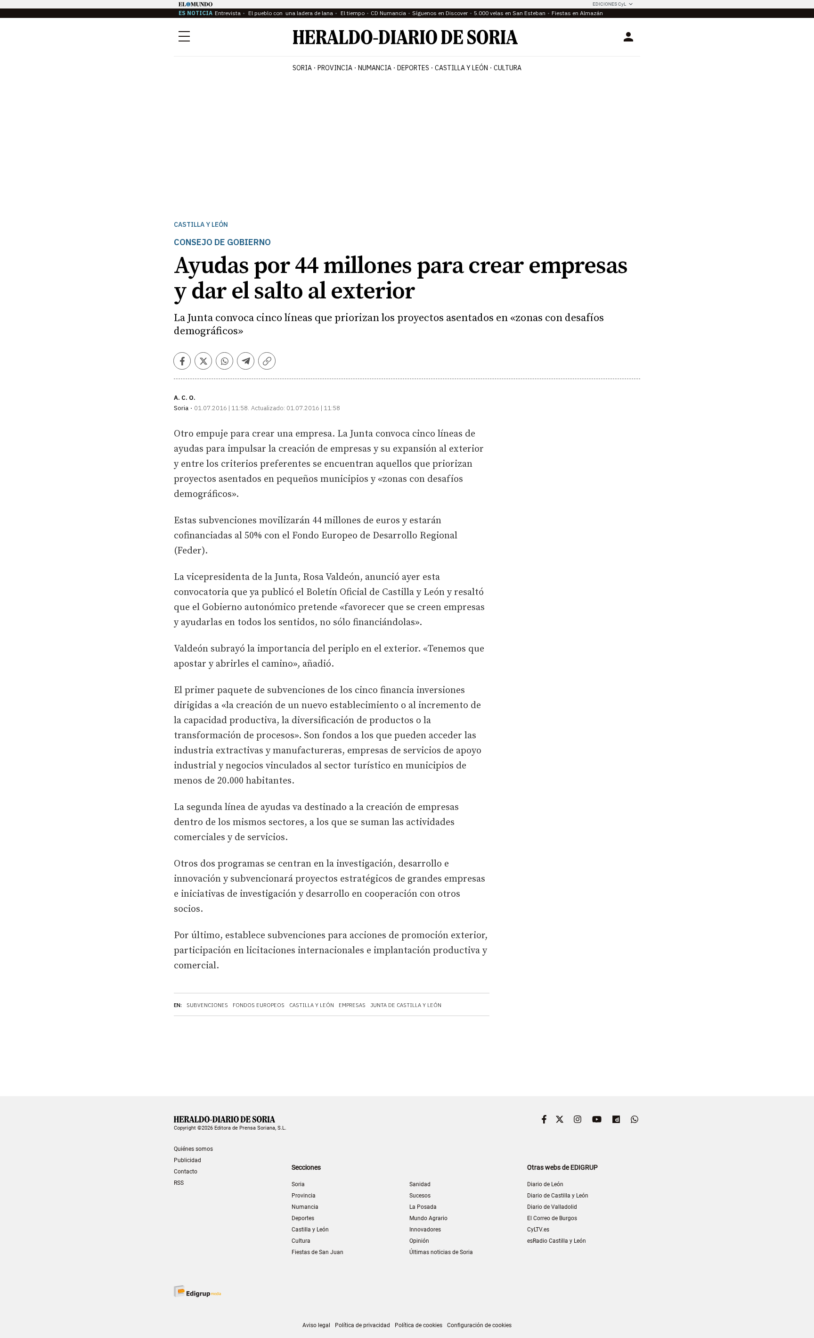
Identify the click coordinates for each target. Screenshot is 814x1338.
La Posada (423, 1207)
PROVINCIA (334, 68)
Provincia (304, 1195)
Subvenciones (207, 1005)
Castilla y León (201, 225)
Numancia (305, 1207)
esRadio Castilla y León (556, 1241)
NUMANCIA (374, 68)
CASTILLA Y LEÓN (461, 68)
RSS (179, 1183)
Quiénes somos (193, 1149)
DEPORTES (413, 68)
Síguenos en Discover (440, 13)
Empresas (352, 1005)
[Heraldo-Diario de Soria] (405, 37)
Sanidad (420, 1184)
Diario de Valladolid (552, 1207)
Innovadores (425, 1229)
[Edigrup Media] (197, 1291)
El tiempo (352, 13)
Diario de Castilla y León (557, 1195)
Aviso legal (316, 1325)
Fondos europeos (259, 1005)
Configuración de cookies (479, 1325)
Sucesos (420, 1195)
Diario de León (545, 1184)
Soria (298, 1184)
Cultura (301, 1241)
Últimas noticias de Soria (441, 1252)
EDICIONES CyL (609, 4)
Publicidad (187, 1160)
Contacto (185, 1171)
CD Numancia (388, 13)
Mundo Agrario (428, 1218)
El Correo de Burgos (552, 1218)
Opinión (419, 1241)
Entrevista (228, 13)
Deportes (303, 1218)
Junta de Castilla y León (405, 1005)
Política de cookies (418, 1325)
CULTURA (507, 68)
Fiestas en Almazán (577, 13)
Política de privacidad (362, 1325)
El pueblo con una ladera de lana (290, 13)
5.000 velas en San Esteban (509, 13)
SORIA (302, 68)
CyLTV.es (538, 1229)
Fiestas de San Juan (317, 1252)
